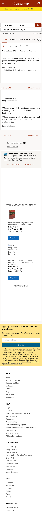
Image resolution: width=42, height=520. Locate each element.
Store (8, 389)
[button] (39, 3)
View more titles (21, 286)
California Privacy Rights (16, 425)
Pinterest (9, 488)
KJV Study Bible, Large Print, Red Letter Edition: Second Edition (20, 223)
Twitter (8, 494)
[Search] (38, 25)
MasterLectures (12, 472)
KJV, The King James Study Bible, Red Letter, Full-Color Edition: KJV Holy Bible (20, 262)
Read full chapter (8, 67)
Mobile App (10, 386)
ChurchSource (11, 452)
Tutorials (9, 410)
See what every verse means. (20, 9)
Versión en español (13, 507)
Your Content (36, 39)
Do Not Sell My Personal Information (21, 427)
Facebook (9, 483)
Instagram (10, 485)
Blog (7, 391)
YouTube (9, 497)
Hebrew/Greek (24, 39)
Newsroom (10, 394)
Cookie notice (11, 430)
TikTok (8, 491)
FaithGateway (11, 446)
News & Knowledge (13, 380)
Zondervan (10, 469)
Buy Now (13, 238)
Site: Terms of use (12, 433)
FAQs (8, 408)
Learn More (29, 164)
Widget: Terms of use (14, 436)
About (8, 377)
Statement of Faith (13, 383)
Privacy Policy (26, 362)
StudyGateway (11, 449)
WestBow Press (12, 466)
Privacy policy (11, 422)
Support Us (10, 397)
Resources (13, 39)
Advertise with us (12, 416)
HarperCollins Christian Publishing (19, 455)
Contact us (10, 419)
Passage (4, 39)
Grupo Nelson (11, 458)
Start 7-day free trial (13, 164)
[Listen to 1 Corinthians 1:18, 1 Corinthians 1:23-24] (27, 45)
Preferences (10, 510)
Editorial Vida (11, 461)
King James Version (14, 143)
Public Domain (12, 147)
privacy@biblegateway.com (12, 364)
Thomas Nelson (12, 464)
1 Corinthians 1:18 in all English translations (19, 70)
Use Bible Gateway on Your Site (18, 413)
